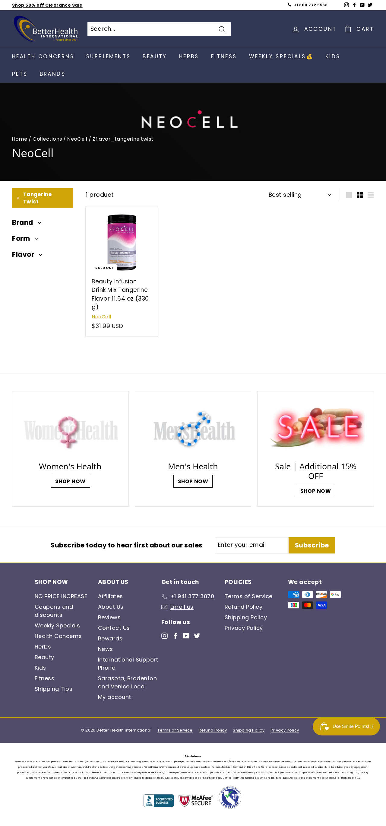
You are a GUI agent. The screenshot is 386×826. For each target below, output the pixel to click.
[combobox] (159, 29)
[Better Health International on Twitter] (197, 635)
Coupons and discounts (54, 611)
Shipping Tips (53, 689)
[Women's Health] (70, 428)
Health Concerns (43, 56)
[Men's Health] (193, 428)
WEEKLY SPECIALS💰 (281, 56)
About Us (111, 607)
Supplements (108, 56)
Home (19, 139)
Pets (20, 74)
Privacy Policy (244, 628)
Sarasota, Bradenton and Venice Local (127, 682)
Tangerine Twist (37, 198)
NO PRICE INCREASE (61, 596)
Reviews (109, 617)
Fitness (224, 56)
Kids (332, 56)
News (105, 649)
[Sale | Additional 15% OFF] (316, 428)
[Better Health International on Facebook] (175, 635)
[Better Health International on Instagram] (164, 635)
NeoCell (77, 139)
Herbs (189, 56)
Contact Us (114, 628)
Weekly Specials (57, 625)
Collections (47, 139)
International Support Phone (128, 663)
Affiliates (110, 596)
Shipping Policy (246, 617)
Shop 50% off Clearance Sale (47, 5)
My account (114, 697)
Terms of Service (249, 596)
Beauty (155, 56)
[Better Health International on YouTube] (186, 635)
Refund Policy (243, 607)
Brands (52, 74)
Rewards (110, 638)
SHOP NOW (70, 481)
